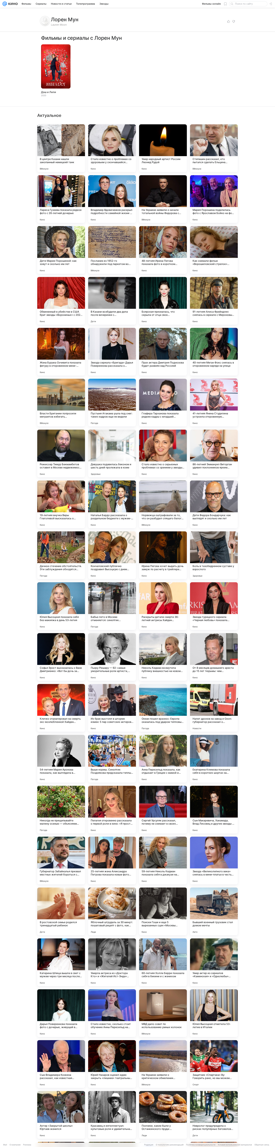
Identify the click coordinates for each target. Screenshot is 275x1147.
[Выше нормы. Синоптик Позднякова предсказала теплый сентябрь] (112, 759)
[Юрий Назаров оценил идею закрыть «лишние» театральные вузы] (112, 1064)
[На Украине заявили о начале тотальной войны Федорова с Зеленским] (163, 199)
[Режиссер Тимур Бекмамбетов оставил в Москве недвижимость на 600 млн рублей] (61, 453)
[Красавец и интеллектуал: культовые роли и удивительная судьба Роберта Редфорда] (112, 1115)
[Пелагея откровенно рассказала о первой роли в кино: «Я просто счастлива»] (112, 809)
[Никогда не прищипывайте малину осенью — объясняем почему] (61, 809)
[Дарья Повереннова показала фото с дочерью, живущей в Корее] (61, 1013)
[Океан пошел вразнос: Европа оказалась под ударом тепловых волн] (163, 708)
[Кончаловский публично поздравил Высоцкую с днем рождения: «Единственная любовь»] (112, 555)
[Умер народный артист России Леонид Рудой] (163, 148)
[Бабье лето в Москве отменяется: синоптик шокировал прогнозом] (112, 606)
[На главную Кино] (12, 4)
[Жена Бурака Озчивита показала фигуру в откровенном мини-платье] (61, 352)
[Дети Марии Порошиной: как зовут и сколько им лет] (61, 250)
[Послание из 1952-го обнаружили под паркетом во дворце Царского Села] (112, 250)
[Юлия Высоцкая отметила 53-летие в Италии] (214, 1013)
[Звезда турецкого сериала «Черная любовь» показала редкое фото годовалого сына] (214, 606)
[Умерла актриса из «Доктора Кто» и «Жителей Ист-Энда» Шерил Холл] (112, 962)
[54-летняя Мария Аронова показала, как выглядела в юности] (61, 759)
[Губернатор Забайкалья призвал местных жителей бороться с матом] (61, 860)
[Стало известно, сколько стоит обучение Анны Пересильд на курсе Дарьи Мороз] (112, 1013)
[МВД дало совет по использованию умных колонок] (163, 1013)
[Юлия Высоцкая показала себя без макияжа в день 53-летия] (61, 606)
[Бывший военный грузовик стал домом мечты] (214, 911)
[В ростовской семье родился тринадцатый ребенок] (61, 911)
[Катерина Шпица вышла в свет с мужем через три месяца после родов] (61, 962)
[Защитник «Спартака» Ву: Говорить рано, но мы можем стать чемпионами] (214, 1064)
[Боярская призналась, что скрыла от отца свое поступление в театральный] (163, 301)
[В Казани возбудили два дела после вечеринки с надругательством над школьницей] (112, 301)
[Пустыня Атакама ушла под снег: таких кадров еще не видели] (112, 402)
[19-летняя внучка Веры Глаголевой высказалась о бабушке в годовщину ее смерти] (61, 504)
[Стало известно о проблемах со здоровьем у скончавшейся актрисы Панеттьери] (112, 148)
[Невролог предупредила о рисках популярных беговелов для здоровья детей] (214, 1115)
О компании (15, 1145)
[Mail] (5, 4)
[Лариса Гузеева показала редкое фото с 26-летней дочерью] (61, 199)
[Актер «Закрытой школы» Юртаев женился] (61, 1115)
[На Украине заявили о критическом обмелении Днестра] (163, 1064)
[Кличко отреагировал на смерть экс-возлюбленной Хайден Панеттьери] (61, 708)
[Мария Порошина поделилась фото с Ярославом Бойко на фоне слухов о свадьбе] (214, 199)
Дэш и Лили (48, 92)
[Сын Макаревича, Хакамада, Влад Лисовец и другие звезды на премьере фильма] (214, 809)
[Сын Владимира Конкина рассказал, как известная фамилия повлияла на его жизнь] (61, 1064)
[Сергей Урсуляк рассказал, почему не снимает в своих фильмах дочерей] (163, 809)
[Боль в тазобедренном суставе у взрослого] (214, 555)
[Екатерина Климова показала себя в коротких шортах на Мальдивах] (214, 759)
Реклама (27, 1145)
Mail (5, 1145)
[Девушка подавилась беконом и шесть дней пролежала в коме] (112, 453)
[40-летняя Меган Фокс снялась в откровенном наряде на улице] (214, 352)
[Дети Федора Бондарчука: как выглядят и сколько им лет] (214, 504)
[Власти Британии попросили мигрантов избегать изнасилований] (61, 402)
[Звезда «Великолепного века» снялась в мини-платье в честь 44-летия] (214, 860)
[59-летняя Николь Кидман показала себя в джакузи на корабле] (163, 860)
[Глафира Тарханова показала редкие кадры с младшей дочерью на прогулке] (163, 402)
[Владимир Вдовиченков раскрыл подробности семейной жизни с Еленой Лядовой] (112, 199)
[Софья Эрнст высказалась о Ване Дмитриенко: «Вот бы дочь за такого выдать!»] (61, 657)
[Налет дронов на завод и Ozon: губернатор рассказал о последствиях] (214, 708)
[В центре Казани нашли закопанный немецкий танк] (61, 148)
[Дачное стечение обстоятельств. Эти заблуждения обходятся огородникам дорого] (61, 555)
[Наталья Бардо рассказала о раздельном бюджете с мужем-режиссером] (112, 504)
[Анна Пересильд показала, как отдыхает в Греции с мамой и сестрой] (163, 759)
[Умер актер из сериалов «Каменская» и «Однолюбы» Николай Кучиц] (214, 962)
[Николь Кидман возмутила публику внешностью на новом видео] (163, 657)
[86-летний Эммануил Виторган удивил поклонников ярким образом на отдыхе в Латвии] (214, 453)
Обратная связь (261, 1145)
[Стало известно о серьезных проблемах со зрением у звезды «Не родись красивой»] (163, 453)
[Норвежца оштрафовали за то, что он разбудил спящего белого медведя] (163, 504)
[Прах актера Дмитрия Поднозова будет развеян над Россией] (163, 352)
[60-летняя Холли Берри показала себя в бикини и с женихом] (163, 962)
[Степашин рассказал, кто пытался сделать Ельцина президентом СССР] (214, 148)
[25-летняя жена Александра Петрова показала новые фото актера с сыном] (112, 860)
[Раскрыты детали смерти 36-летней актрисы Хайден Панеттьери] (163, 606)
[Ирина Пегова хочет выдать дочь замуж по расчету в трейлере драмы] (163, 555)
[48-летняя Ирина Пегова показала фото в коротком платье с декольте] (163, 250)
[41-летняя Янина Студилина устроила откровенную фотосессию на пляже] (214, 402)
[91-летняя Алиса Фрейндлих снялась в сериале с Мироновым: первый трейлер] (214, 301)
